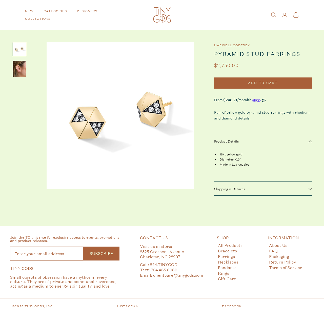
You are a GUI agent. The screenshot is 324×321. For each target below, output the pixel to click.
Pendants (227, 267)
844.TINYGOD (163, 264)
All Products (230, 245)
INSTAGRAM (128, 306)
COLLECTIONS (37, 19)
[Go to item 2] (19, 68)
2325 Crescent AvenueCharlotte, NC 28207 (162, 254)
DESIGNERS (87, 11)
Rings (223, 273)
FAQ (273, 250)
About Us (278, 245)
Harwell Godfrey (232, 45)
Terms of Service (285, 267)
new (29, 11)
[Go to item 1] (19, 49)
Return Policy (282, 262)
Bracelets (227, 250)
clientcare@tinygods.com (178, 275)
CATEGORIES (55, 11)
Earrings (226, 256)
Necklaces (228, 262)
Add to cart (263, 83)
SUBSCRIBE (101, 253)
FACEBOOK (232, 306)
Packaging (279, 256)
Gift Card (227, 278)
